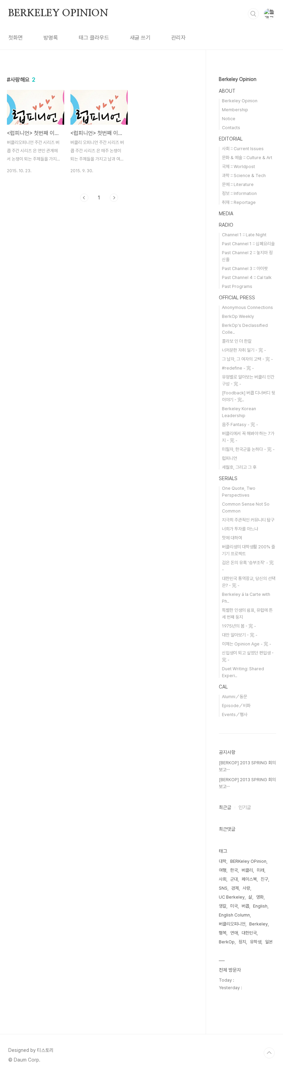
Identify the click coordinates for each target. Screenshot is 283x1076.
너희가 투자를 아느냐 (240, 528)
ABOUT (227, 91)
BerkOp (227, 941)
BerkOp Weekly (238, 316)
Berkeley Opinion (237, 79)
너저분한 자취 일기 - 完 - (244, 350)
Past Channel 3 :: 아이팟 (245, 268)
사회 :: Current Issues (243, 148)
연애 (234, 932)
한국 (234, 870)
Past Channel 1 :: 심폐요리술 (248, 243)
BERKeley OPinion (248, 861)
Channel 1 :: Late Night (244, 234)
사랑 (246, 888)
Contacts (231, 127)
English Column (234, 915)
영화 (260, 897)
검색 (253, 14)
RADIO (226, 225)
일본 (269, 941)
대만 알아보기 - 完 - (239, 635)
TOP (269, 1052)
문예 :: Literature (238, 184)
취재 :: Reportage (239, 202)
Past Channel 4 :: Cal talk (247, 277)
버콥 (245, 906)
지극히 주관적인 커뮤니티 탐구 (248, 520)
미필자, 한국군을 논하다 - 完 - (248, 449)
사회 (222, 879)
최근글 (225, 807)
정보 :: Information (239, 193)
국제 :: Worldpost (238, 166)
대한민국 (249, 932)
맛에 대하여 (232, 537)
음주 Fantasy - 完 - (240, 424)
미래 (260, 870)
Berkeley (258, 924)
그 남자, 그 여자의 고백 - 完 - (247, 359)
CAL (223, 687)
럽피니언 (229, 458)
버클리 (247, 870)
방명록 (50, 37)
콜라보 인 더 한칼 (237, 341)
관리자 (178, 37)
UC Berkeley (232, 897)
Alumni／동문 (234, 696)
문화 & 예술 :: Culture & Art (247, 157)
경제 (235, 888)
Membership (235, 109)
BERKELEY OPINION (58, 13)
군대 (234, 879)
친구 (264, 879)
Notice (228, 118)
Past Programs (237, 286)
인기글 (244, 807)
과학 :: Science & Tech (244, 175)
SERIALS (228, 478)
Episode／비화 (236, 705)
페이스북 (249, 879)
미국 (234, 906)
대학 (222, 861)
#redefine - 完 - (238, 368)
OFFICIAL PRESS (237, 297)
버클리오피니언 (232, 924)
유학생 (255, 941)
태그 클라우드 (94, 37)
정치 (242, 941)
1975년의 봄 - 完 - (239, 626)
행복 (222, 932)
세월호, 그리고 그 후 (239, 467)
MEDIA (226, 213)
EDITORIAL (231, 139)
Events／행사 (234, 714)
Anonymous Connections (247, 307)
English (260, 906)
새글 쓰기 (140, 37)
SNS (223, 888)
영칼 (222, 906)
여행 (222, 870)
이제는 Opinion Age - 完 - (246, 643)
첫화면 (15, 37)
